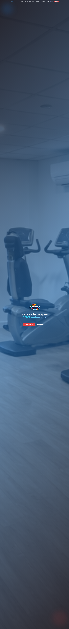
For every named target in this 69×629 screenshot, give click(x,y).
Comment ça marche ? (40, 324)
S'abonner (56, 1)
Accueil (22, 1)
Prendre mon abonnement (29, 324)
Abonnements (37, 1)
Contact (48, 1)
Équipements (26, 1)
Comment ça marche (31, 1)
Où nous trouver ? (43, 1)
